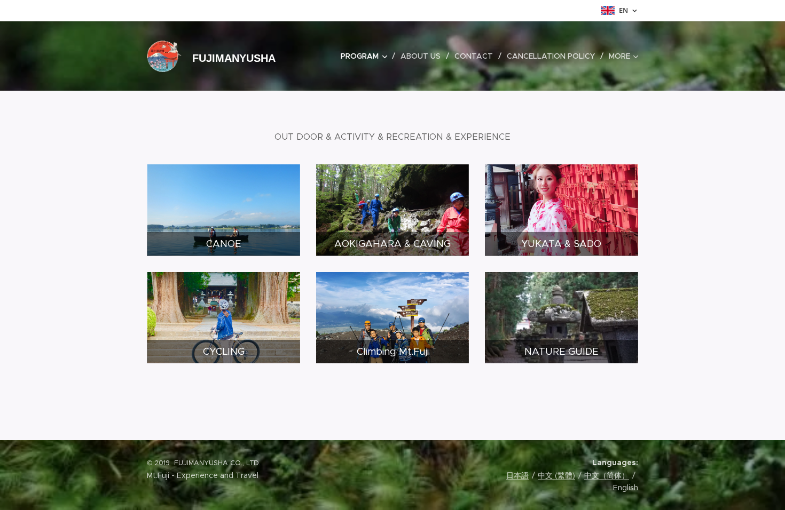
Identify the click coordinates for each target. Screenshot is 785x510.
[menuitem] (366, 56)
